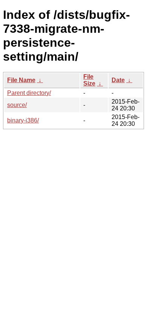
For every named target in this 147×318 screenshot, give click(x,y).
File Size (89, 80)
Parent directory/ (29, 93)
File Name (21, 80)
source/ (17, 105)
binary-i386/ (23, 120)
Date (118, 80)
